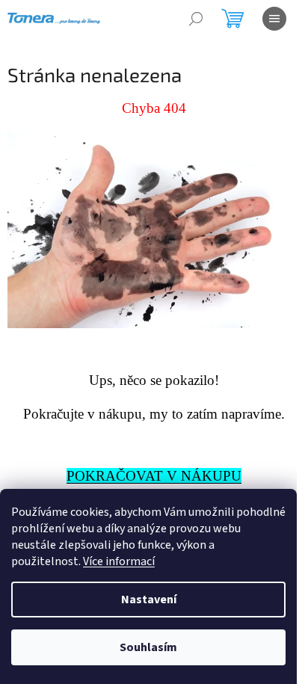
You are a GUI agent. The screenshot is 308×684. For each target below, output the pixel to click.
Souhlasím (148, 647)
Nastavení (148, 599)
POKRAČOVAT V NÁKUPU (154, 476)
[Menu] (274, 19)
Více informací (119, 561)
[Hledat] (196, 19)
